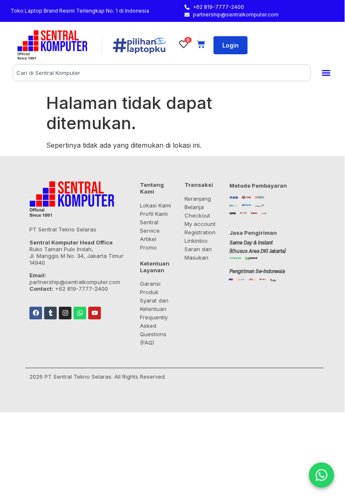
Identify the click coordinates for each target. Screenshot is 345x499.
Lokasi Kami (155, 205)
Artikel (148, 239)
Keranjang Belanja (197, 202)
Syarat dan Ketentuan (154, 304)
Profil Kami (154, 213)
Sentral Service (150, 226)
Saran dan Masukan (198, 253)
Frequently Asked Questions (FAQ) (154, 330)
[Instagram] (65, 313)
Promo (148, 247)
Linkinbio (196, 240)
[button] (326, 73)
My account (200, 223)
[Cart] (201, 44)
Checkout (197, 215)
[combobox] (162, 72)
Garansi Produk (150, 287)
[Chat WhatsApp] (321, 475)
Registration (200, 232)
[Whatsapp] (80, 313)
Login (230, 45)
